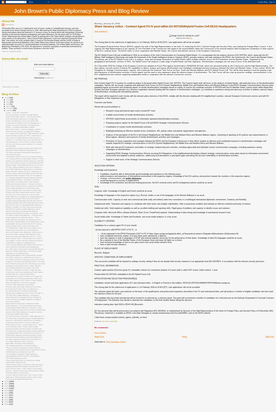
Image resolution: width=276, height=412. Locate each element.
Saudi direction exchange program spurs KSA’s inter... (24, 148)
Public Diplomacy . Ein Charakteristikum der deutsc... (24, 306)
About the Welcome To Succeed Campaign (21, 283)
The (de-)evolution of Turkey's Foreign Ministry (22, 115)
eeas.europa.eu (100, 31)
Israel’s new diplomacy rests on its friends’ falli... (22, 121)
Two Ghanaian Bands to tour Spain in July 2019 (22, 268)
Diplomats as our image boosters (17, 253)
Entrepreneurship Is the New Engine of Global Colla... (24, 329)
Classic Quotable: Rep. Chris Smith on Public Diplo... (24, 190)
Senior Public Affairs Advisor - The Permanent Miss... (24, 117)
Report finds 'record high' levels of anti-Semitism (22, 182)
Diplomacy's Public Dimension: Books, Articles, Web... (24, 377)
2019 (6, 98)
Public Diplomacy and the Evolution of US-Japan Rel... (24, 276)
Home (184, 337)
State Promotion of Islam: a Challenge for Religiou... (23, 131)
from (190, 38)
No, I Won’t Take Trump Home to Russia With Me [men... (25, 249)
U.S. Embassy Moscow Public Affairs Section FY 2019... (25, 159)
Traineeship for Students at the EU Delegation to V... (24, 123)
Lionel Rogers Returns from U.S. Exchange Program (24, 156)
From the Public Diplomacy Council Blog (19, 285)
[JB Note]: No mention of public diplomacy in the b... (23, 209)
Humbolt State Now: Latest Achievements (20, 274)
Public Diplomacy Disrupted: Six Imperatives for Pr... (24, 220)
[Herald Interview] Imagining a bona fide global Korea (24, 337)
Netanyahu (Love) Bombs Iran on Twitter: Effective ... (24, 266)
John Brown (9, 25)
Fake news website (12, 301)
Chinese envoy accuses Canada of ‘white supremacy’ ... (25, 364)
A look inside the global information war (19, 379)
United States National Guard (16, 362)
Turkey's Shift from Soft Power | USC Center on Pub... (24, 375)
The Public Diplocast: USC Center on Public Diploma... (24, 280)
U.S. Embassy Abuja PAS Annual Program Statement (24, 178)
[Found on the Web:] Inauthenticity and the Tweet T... (24, 192)
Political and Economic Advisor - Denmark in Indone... (24, 184)
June (8, 100)
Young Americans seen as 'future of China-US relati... (24, 142)
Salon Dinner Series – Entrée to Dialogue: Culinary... (24, 129)
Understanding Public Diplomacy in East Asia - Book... (24, 308)
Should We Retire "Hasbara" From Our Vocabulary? (24, 175)
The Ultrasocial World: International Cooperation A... (24, 152)
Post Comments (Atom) (116, 342)
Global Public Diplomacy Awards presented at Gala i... (24, 335)
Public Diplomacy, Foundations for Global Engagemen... (25, 196)
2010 (6, 400)
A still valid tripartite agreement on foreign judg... (22, 119)
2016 (6, 386)
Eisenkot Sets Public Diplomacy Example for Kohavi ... (24, 312)
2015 (6, 388)
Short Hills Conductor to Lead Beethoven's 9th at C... (24, 257)
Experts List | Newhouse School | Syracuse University (25, 161)
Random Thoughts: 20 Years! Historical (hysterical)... (24, 207)
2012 (6, 395)
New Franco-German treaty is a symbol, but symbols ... (25, 186)
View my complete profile (11, 51)
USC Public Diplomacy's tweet (16, 358)
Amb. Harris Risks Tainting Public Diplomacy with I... (24, 234)
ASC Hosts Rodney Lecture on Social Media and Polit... (25, 163)
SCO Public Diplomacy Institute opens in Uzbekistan (24, 169)
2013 (6, 393)
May (8, 102)
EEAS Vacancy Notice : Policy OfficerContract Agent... (24, 369)
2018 (6, 381)
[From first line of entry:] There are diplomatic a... (23, 289)
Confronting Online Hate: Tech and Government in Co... (25, 333)
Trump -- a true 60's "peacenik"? (17, 112)
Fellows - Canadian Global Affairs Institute (20, 127)
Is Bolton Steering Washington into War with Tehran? (24, 201)
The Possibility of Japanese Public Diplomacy (21, 354)
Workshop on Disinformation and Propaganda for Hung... (25, 222)
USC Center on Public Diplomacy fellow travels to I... (24, 138)
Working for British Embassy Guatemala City (21, 150)
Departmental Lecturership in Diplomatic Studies (22, 303)
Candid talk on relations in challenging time (20, 243)
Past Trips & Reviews (13, 154)
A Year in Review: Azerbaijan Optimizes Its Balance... (24, 299)
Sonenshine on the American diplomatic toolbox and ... (24, 278)
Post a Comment (100, 333)
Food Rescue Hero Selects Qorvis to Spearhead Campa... (26, 350)
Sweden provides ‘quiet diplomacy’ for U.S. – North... (24, 236)
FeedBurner (49, 78)
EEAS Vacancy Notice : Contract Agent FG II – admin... (25, 325)
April (8, 104)
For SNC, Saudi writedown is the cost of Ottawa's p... (24, 167)
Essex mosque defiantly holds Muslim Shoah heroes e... (25, 245)
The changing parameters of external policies (21, 345)
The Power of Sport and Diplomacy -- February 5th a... (25, 215)
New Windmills (11, 146)
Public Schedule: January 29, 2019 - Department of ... (24, 171)
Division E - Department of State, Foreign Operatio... (24, 270)
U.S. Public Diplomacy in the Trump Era (19, 341)
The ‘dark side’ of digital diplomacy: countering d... (23, 295)
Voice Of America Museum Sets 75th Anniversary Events (25, 264)
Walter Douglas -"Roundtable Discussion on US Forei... (25, 165)
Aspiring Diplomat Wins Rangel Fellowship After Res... (24, 366)
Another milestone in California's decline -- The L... (23, 217)
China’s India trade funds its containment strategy (23, 360)
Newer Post (99, 337)
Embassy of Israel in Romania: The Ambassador (22, 125)
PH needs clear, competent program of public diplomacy (25, 318)
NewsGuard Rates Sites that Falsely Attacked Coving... (25, 203)
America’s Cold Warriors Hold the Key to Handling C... (24, 320)
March (8, 106)
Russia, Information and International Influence (22, 211)
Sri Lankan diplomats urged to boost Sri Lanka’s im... (24, 339)
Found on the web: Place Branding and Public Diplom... (25, 272)
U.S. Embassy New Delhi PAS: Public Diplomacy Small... (25, 133)
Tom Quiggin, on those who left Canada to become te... (25, 240)
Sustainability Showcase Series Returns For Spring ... (24, 224)
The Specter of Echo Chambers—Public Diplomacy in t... (25, 316)
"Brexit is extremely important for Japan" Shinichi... (23, 348)
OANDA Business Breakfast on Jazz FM (20, 352)
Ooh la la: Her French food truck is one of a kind (22, 194)
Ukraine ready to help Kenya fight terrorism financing (24, 173)
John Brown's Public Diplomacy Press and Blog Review (81, 11)
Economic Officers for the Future (17, 373)
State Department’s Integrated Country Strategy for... (24, 297)
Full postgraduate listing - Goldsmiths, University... (23, 180)
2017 (6, 384)
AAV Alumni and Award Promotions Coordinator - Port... (25, 213)
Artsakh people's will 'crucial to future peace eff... (23, 226)
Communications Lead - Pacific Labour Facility (22, 327)
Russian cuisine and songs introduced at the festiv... (24, 287)
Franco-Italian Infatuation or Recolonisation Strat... (23, 188)
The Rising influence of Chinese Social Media (21, 291)
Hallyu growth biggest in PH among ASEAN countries (24, 255)
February (9, 108)
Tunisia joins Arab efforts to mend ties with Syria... (23, 322)
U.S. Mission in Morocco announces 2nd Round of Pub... (25, 259)
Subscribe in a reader (10, 87)
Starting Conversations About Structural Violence (23, 198)
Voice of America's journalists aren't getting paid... (23, 247)
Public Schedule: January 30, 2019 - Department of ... (24, 136)
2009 (6, 402)
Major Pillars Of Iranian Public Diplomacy (20, 343)
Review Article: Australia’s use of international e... (23, 230)
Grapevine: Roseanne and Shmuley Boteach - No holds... (26, 261)
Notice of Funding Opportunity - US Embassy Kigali (23, 251)
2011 (6, 397)
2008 (6, 404)
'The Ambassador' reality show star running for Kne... (24, 228)
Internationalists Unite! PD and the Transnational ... (23, 356)
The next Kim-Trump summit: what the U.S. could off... (24, 144)
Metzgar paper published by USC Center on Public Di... (25, 293)
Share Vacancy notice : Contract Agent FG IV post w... (24, 238)
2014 (6, 390)
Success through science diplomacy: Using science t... (25, 232)
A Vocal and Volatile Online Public (17, 314)
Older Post (269, 337)
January (9, 110)
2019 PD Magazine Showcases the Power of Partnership (25, 310)
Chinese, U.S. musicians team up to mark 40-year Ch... (25, 140)
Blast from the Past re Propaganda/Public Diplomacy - (24, 205)
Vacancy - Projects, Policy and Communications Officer (25, 371)
